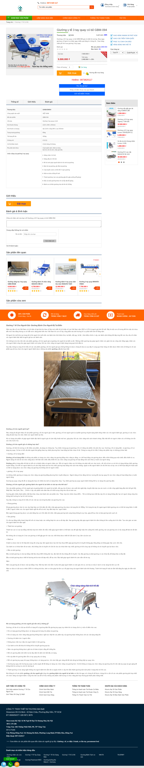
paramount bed (93, 741)
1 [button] (119, 162)
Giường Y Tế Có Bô (21, 22)
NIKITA (101, 755)
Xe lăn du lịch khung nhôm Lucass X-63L (126, 142)
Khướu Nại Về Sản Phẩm (113, 689)
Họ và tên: (19, 234)
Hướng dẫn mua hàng (96, 72)
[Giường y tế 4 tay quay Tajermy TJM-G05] (111, 123)
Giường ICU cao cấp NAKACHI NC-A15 (124, 153)
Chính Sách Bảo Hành (46, 689)
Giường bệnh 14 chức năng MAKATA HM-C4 (41, 283)
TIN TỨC (122, 18)
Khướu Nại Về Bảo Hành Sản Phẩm (117, 695)
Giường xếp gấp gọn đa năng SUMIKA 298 (125, 110)
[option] (18, 276)
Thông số (14, 102)
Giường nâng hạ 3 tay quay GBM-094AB (17, 283)
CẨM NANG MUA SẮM (45, 18)
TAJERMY (120, 755)
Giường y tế (61, 741)
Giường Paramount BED (33, 760)
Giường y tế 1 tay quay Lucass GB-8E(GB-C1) (125, 131)
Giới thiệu (32, 102)
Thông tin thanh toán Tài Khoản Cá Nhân (85, 689)
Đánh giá (48, 102)
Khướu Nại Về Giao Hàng (113, 692)
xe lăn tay (82, 741)
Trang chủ (9, 22)
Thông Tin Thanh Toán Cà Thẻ (82, 695)
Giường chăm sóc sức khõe (14, 756)
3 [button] (124, 162)
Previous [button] (7, 274)
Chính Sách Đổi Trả (45, 692)
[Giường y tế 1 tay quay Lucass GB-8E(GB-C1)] (111, 134)
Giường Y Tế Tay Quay (33, 755)
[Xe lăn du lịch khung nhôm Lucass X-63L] (111, 145)
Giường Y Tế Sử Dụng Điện (51, 756)
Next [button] (100, 274)
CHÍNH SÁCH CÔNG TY (71, 18)
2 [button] (121, 162)
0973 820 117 (52, 3)
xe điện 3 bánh (72, 741)
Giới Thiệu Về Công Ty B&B (15, 694)
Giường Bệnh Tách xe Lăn (88, 756)
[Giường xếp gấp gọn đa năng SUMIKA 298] (111, 112)
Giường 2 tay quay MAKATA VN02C (89, 283)
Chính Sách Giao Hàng (46, 695)
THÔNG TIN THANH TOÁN (99, 18)
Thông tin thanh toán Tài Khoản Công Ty (85, 692)
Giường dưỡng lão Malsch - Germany (50, 761)
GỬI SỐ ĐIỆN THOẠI (82, 94)
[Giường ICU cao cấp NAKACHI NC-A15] (111, 156)
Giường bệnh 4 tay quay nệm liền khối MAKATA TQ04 (65, 283)
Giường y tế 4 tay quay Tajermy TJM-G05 (125, 120)
